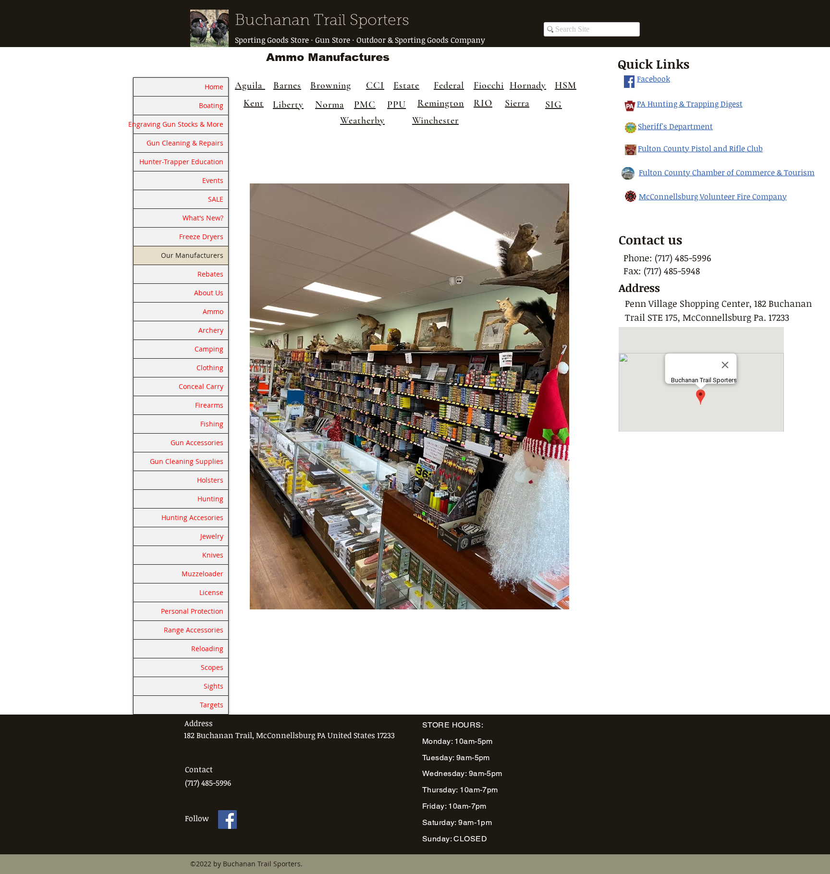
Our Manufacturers (192, 255)
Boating (211, 105)
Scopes (212, 667)
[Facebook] (227, 819)
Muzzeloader (202, 573)
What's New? (203, 217)
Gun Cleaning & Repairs (184, 142)
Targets (211, 704)
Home (214, 86)
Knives (212, 554)
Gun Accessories (197, 442)
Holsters (210, 480)
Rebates (210, 274)
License (211, 592)
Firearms (209, 405)
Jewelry (211, 536)
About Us (208, 292)
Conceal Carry (201, 386)
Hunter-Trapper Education (181, 161)
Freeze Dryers (201, 236)
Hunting (210, 498)
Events (212, 180)
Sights (213, 686)
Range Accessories (193, 629)
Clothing (209, 367)
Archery (210, 330)
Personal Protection (192, 611)
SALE (215, 199)
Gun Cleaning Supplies (186, 461)
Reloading (207, 648)
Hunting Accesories (192, 517)
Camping (209, 348)
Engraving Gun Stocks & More (178, 124)
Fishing (211, 423)
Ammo (213, 311)
